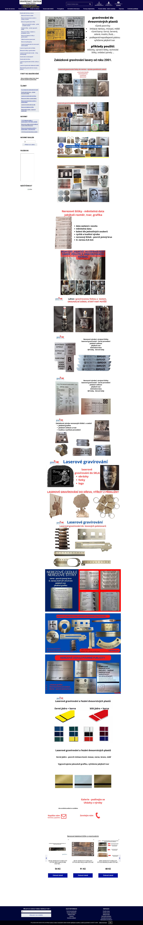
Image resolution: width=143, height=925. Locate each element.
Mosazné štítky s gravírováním (27, 50)
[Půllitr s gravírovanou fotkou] (83, 294)
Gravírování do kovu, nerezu (27, 13)
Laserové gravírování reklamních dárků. (29, 65)
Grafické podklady (133, 8)
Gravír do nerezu (10, 8)
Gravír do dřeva (34, 8)
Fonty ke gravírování (71, 911)
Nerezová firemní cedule (27, 15)
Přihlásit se (108, 4)
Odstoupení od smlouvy (106, 919)
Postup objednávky (88, 8)
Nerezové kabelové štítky (27, 107)
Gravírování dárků (48, 8)
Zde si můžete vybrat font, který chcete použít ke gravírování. (29, 79)
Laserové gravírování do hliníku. (27, 48)
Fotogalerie (60, 8)
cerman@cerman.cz (99, 5)
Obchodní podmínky (106, 916)
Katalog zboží (106, 912)
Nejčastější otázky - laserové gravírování (28, 110)
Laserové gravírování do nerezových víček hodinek (30, 45)
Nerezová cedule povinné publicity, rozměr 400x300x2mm (29, 125)
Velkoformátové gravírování (28, 39)
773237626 (99, 4)
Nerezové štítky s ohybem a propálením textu (28, 32)
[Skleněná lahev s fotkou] (83, 333)
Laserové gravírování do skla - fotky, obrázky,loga (29, 53)
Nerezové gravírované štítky (28, 21)
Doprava (121, 8)
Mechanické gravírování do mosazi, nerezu (28, 68)
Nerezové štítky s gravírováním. (29, 98)
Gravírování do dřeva (25, 59)
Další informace (103, 922)
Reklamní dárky (71, 914)
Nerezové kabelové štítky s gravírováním (83, 836)
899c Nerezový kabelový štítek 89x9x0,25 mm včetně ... (83, 861)
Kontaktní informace (74, 8)
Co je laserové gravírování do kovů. (29, 89)
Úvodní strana (106, 911)
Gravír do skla (22, 8)
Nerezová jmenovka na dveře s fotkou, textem (28, 18)
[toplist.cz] (30, 189)
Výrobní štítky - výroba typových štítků (29, 28)
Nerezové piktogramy (26, 42)
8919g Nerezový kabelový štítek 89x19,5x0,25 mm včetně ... (108, 862)
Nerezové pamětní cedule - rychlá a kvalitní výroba (30, 25)
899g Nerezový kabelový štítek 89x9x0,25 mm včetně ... (58, 861)
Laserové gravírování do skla (28, 104)
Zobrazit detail (58, 875)
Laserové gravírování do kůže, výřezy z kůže (29, 62)
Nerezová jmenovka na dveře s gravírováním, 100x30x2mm (28, 128)
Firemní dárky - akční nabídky (106, 8)
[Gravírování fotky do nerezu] (83, 96)
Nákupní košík (106, 914)
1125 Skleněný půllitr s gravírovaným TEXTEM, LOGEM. (29, 121)
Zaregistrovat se (108, 5)
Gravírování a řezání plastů (26, 56)
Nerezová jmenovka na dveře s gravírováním (28, 101)
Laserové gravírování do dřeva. (28, 96)
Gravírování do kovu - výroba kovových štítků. (28, 93)
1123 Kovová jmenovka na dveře (29, 132)
